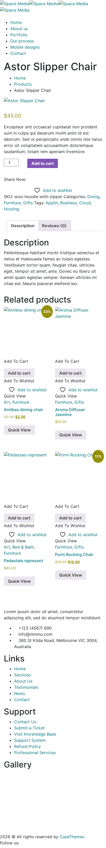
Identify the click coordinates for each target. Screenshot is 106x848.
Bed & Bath (23, 547)
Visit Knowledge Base (35, 734)
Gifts (28, 202)
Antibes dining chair (23, 409)
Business (68, 202)
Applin (52, 202)
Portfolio (19, 34)
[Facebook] (29, 179)
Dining (93, 196)
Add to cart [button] (19, 373)
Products (23, 84)
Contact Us (25, 721)
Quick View (19, 429)
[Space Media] (14, 3)
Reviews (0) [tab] (54, 225)
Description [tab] (22, 225)
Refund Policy (27, 746)
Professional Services (35, 752)
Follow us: (9, 842)
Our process (22, 40)
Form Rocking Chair (74, 554)
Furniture (12, 202)
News (19, 693)
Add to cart (42, 163)
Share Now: (15, 179)
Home (16, 22)
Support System (30, 740)
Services (22, 674)
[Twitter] (33, 179)
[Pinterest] (42, 179)
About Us (23, 681)
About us (19, 28)
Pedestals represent (23, 560)
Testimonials (26, 687)
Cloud (85, 202)
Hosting (11, 208)
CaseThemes (72, 836)
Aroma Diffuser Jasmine (70, 412)
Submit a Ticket (29, 727)
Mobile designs (25, 47)
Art (7, 402)
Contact (18, 53)
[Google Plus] (37, 179)
